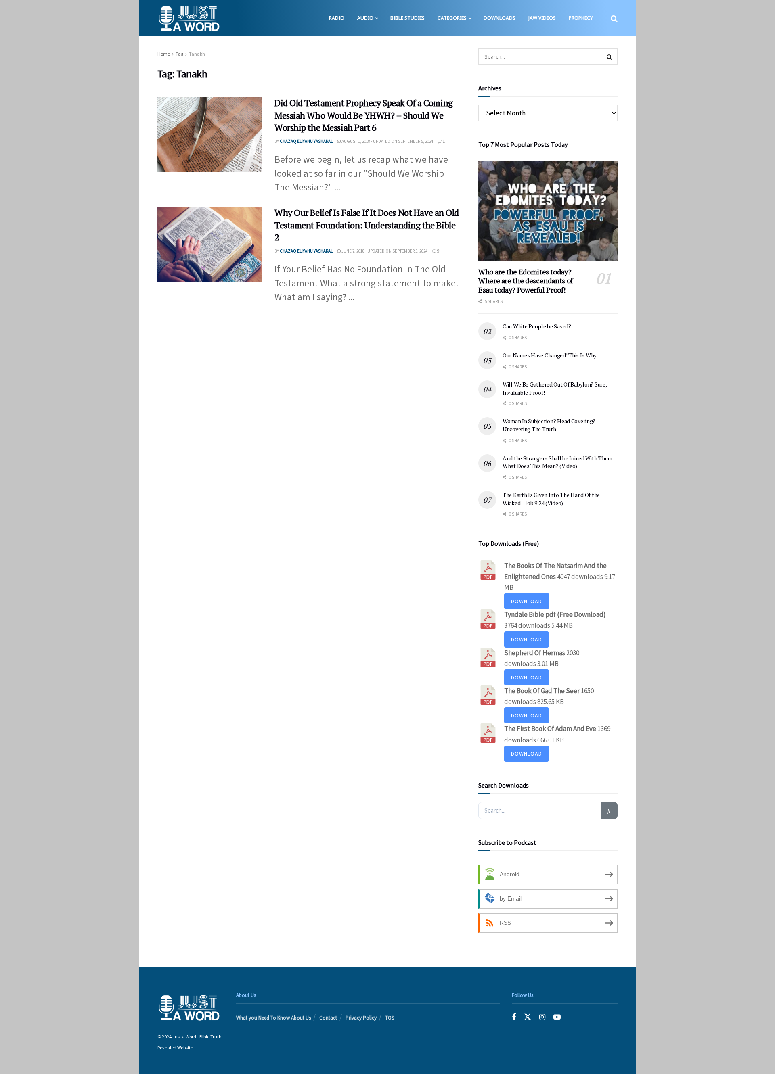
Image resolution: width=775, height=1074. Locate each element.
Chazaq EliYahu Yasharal (306, 141)
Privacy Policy (361, 1017)
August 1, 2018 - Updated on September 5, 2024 (387, 141)
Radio (336, 18)
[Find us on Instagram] (542, 1017)
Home (163, 54)
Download (526, 601)
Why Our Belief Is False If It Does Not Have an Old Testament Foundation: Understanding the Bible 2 (366, 225)
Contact (328, 1017)
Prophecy (581, 18)
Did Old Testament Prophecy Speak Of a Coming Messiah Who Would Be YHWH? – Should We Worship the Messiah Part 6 (363, 115)
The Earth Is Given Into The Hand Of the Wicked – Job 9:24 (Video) (551, 499)
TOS (389, 1017)
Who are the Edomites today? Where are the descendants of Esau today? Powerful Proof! (525, 281)
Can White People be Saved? (537, 326)
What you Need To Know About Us (273, 1017)
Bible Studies (407, 18)
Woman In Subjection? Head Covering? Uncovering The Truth (549, 425)
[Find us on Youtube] (557, 1017)
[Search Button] (614, 18)
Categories (452, 18)
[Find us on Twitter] (527, 1017)
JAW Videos (542, 18)
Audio (365, 18)
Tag (179, 54)
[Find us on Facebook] (514, 1017)
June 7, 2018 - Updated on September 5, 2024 (384, 251)
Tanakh (197, 54)
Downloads (499, 18)
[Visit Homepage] (188, 18)
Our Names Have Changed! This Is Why (550, 355)
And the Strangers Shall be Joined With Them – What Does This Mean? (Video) (559, 462)
